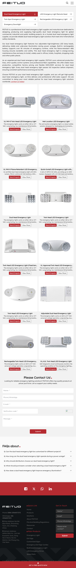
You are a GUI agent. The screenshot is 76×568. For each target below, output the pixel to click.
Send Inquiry (15, 129)
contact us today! (17, 82)
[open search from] (67, 3)
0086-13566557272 (14, 513)
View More (26, 129)
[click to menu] (72, 3)
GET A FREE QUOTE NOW (38, 565)
